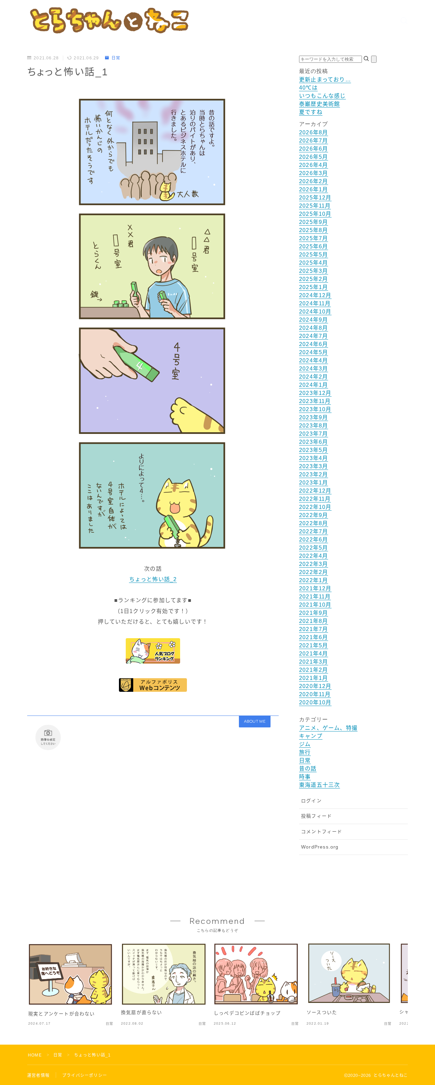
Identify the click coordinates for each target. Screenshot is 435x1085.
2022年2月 (313, 572)
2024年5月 (313, 352)
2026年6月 (313, 149)
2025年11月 (315, 206)
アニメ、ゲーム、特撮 (328, 728)
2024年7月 (313, 336)
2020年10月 (315, 702)
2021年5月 (313, 645)
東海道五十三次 (319, 785)
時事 (305, 777)
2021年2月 (313, 670)
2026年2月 (313, 181)
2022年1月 (313, 580)
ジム (305, 744)
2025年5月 (313, 255)
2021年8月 (313, 621)
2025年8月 (313, 230)
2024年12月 (315, 295)
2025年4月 (313, 263)
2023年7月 (313, 434)
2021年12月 (315, 588)
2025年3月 (313, 271)
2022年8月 (313, 523)
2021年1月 (313, 678)
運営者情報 (38, 1075)
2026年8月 (313, 132)
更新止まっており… (325, 79)
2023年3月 (313, 466)
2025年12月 (315, 198)
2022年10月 (315, 507)
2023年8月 (313, 426)
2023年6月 (313, 442)
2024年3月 (313, 369)
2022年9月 (313, 515)
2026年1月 (313, 189)
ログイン (311, 800)
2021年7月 (313, 629)
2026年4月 (313, 165)
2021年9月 (313, 613)
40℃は (308, 88)
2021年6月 (313, 637)
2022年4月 (313, 556)
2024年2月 (313, 377)
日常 (115, 58)
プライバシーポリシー (84, 1075)
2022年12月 (315, 491)
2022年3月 (313, 564)
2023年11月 (315, 401)
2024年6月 (313, 344)
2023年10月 (315, 409)
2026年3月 (313, 173)
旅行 (305, 752)
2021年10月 (315, 605)
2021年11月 (315, 596)
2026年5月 (313, 157)
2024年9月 (313, 320)
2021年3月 (313, 662)
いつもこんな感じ (322, 96)
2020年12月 (315, 686)
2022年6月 (313, 539)
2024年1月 (313, 385)
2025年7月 (313, 238)
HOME (35, 1055)
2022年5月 (313, 548)
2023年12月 (315, 393)
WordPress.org (320, 847)
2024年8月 (313, 328)
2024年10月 (315, 312)
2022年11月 (315, 499)
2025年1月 (313, 287)
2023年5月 (313, 450)
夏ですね (311, 112)
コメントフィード (322, 831)
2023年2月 (313, 474)
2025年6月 (313, 246)
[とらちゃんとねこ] (108, 20)
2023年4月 (313, 458)
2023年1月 (313, 483)
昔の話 (308, 769)
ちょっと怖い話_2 (153, 579)
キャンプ (311, 736)
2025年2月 (313, 279)
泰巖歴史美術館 (319, 104)
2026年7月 (313, 141)
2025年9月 (313, 222)
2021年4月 (313, 653)
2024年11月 (315, 303)
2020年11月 (315, 694)
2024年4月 (313, 360)
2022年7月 (313, 531)
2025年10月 (315, 214)
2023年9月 (313, 417)
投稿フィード (316, 816)
